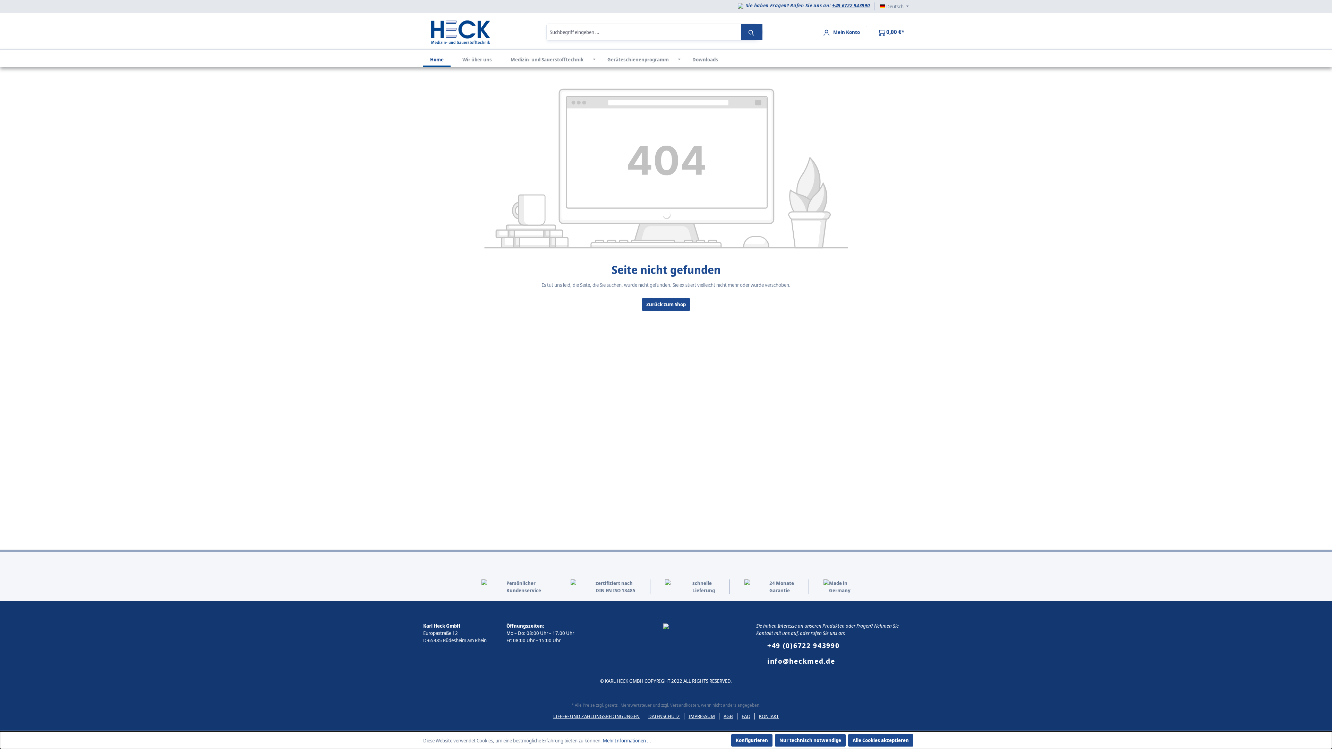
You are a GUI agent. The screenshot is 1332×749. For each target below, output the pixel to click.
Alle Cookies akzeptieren (881, 740)
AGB (728, 716)
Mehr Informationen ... (627, 740)
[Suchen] (751, 32)
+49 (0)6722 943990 (803, 645)
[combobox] (644, 32)
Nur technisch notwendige (810, 740)
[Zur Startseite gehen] (460, 31)
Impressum (702, 716)
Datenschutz (664, 716)
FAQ (746, 716)
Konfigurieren (752, 740)
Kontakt (769, 716)
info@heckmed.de (801, 661)
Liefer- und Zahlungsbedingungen (596, 716)
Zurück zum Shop (666, 304)
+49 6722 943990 (851, 5)
